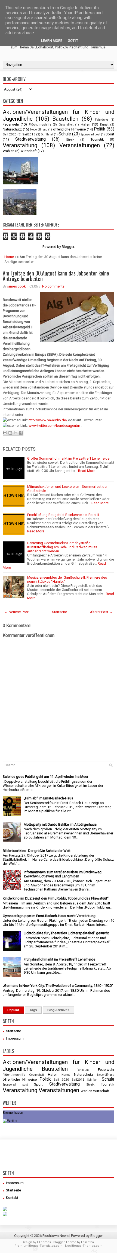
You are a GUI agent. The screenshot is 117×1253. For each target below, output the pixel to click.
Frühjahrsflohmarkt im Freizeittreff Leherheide (59, 959)
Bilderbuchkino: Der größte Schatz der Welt (36, 851)
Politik (99, 129)
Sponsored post (90, 134)
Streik (70, 139)
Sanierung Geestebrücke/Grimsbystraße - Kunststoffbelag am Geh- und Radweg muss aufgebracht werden (62, 547)
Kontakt (12, 1198)
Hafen (85, 124)
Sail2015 (28, 134)
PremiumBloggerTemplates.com (38, 1246)
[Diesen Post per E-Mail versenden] (5, 433)
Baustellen (65, 118)
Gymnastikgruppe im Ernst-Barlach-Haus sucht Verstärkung (49, 916)
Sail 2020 (10, 134)
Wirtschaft (28, 151)
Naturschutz (12, 129)
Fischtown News (55, 1236)
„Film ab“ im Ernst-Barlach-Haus (48, 798)
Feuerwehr (11, 124)
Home (9, 257)
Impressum (15, 1038)
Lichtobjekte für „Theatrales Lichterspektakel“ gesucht (66, 933)
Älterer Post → (101, 612)
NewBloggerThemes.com (84, 1246)
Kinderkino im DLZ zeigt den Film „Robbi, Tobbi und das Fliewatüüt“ (56, 898)
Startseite (59, 612)
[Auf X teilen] (15, 433)
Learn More (51, 41)
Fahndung (101, 119)
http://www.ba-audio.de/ (48, 420)
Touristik (97, 139)
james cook (16, 286)
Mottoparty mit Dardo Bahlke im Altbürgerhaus (60, 824)
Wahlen (8, 151)
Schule (65, 134)
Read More (86, 471)
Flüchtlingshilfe (40, 124)
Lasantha (87, 1242)
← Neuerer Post (16, 612)
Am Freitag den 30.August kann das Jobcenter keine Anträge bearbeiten (56, 275)
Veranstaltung (20, 145)
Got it (73, 41)
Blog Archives (58, 1010)
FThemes (44, 1242)
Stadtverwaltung (30, 139)
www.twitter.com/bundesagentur (54, 426)
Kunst (104, 124)
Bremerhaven (13, 1112)
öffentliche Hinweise (69, 129)
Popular (13, 1010)
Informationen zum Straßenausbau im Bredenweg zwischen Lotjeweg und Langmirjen (62, 874)
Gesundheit (66, 124)
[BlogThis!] (10, 433)
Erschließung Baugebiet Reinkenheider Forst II (63, 515)
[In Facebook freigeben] (20, 433)
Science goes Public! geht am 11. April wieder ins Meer (45, 777)
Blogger (68, 247)
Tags (33, 1010)
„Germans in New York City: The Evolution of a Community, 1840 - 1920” (58, 986)
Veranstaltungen (79, 145)
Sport (110, 134)
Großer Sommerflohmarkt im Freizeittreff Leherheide (68, 458)
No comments (53, 286)
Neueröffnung (38, 129)
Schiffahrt (47, 134)
